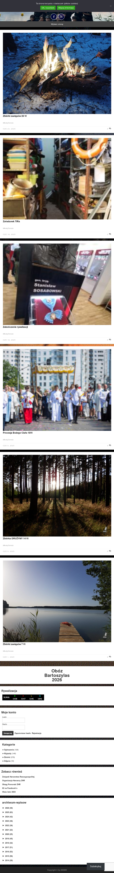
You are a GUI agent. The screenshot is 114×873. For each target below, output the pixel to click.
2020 (9, 834)
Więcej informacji (66, 8)
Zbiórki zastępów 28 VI (15, 115)
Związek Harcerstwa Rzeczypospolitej (18, 776)
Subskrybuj (95, 866)
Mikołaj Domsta (8, 123)
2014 (9, 860)
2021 (9, 829)
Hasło (4, 724)
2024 (9, 816)
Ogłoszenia (9, 749)
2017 (9, 847)
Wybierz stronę (57, 24)
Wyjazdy (7, 753)
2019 (9, 838)
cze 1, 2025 (8, 657)
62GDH (64, 870)
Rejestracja (36, 733)
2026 (9, 808)
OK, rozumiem (48, 8)
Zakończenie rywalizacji (15, 326)
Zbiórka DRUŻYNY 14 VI (15, 538)
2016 (9, 851)
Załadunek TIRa (11, 221)
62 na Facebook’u (9, 788)
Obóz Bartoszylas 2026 (57, 675)
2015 (9, 856)
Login (4, 717)
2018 (9, 843)
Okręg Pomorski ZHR (11, 784)
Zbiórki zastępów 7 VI (14, 644)
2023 (9, 821)
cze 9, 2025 (8, 445)
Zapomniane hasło (23, 733)
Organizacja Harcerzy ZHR (13, 780)
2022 (9, 825)
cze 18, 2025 (9, 234)
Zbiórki (7, 757)
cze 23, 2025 (9, 129)
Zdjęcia (7, 761)
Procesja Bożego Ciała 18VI (17, 432)
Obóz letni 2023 (9, 791)
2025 (9, 812)
